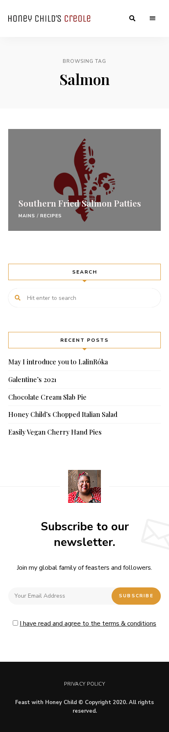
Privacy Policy (84, 684)
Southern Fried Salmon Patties (79, 203)
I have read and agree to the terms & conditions (88, 623)
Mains (27, 216)
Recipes (51, 216)
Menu (152, 18)
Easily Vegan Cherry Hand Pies (55, 432)
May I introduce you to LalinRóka (58, 361)
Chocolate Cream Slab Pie (47, 397)
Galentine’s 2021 (32, 379)
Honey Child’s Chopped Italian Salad (62, 414)
